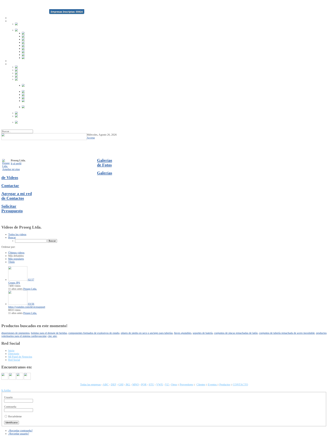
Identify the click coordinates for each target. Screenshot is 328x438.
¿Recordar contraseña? (20, 430)
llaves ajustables (182, 333)
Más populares (16, 258)
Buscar (12, 237)
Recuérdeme (15, 416)
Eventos (212, 384)
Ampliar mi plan (11, 169)
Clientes (200, 384)
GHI (120, 384)
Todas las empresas (90, 384)
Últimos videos (16, 252)
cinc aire (52, 336)
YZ (167, 384)
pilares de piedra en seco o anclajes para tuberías (147, 333)
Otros (174, 384)
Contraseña (10, 406)
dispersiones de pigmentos (15, 333)
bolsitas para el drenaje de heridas (49, 333)
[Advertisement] (206, 147)
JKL (128, 384)
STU (151, 384)
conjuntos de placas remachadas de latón (236, 333)
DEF (113, 384)
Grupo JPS (14, 282)
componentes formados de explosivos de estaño (93, 333)
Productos (224, 384)
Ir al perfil (16, 163)
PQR (144, 384)
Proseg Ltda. (30, 288)
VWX (159, 384)
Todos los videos (17, 234)
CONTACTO (240, 384)
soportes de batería (203, 333)
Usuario (8, 397)
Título (11, 261)
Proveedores (186, 384)
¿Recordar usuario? (18, 433)
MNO (135, 384)
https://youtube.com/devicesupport (26, 306)
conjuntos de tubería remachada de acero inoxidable (287, 333)
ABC (106, 384)
